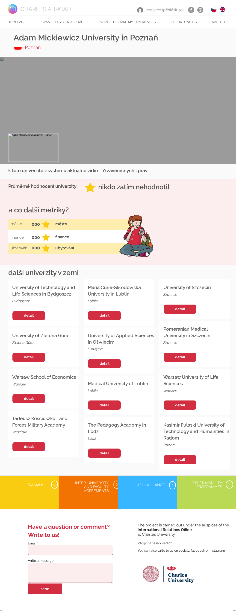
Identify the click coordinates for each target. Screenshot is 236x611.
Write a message (40, 560)
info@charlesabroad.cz (155, 543)
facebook (198, 550)
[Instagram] (200, 10)
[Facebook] (191, 10)
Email (32, 543)
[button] (62, 22)
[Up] (54, 485)
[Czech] (213, 9)
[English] (222, 9)
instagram (217, 550)
